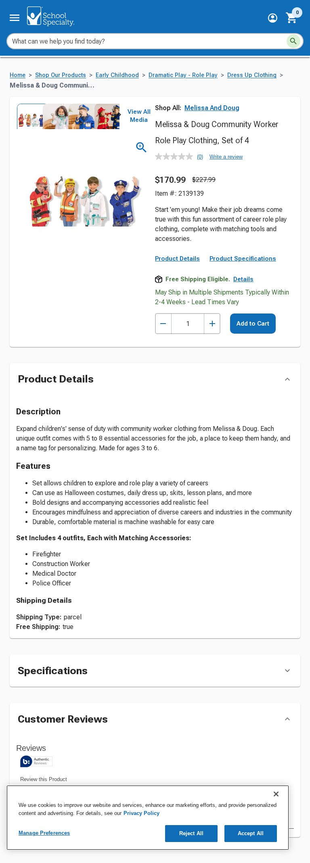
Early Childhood (117, 75)
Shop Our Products (60, 75)
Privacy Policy (141, 813)
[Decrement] (163, 323)
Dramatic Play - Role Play (183, 75)
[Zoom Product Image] (141, 147)
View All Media (139, 115)
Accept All (251, 833)
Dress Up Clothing (251, 75)
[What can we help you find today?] (293, 41)
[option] (29, 116)
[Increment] (212, 323)
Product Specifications (242, 258)
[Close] (276, 794)
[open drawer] (14, 17)
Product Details (177, 258)
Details (243, 279)
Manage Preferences (44, 833)
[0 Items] (291, 17)
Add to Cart (253, 323)
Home (17, 75)
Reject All (191, 833)
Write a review (226, 157)
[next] (119, 116)
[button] (272, 18)
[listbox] (67, 116)
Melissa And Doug (211, 108)
